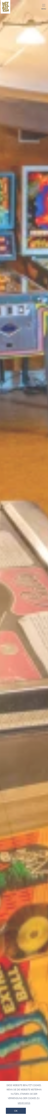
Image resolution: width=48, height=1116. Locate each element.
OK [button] (15, 1110)
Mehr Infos (24, 1103)
